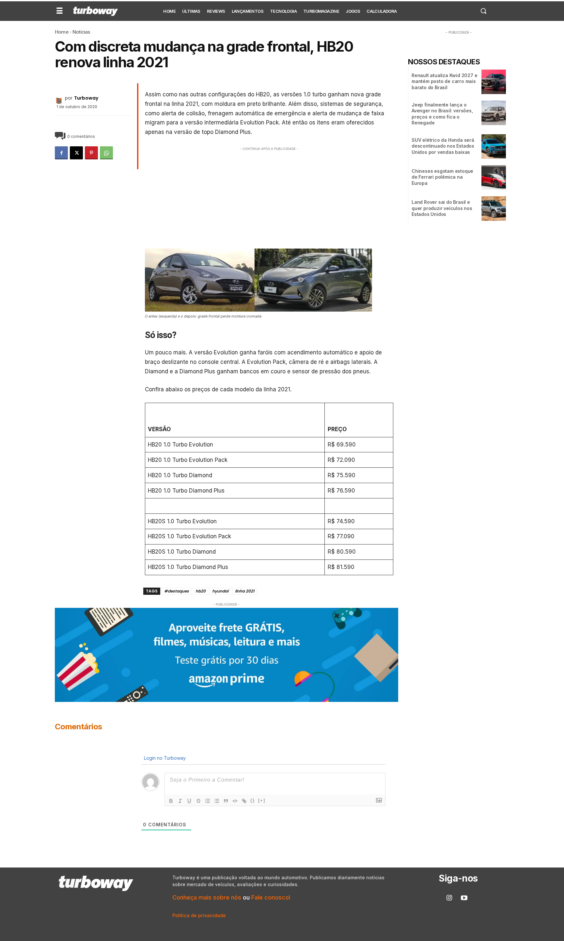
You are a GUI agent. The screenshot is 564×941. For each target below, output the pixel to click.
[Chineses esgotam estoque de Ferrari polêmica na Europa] (493, 177)
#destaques (176, 591)
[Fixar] (198, 801)
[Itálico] (180, 801)
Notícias (81, 32)
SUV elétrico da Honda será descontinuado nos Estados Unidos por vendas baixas (443, 145)
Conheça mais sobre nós (206, 897)
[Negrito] (171, 801)
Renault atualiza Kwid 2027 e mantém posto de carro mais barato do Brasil (444, 81)
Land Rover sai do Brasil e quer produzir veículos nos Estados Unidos (442, 208)
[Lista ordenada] (207, 801)
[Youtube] (464, 898)
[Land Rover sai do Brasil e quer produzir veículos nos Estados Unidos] (493, 208)
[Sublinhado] (189, 801)
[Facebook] (61, 152)
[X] (76, 152)
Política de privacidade (199, 915)
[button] (483, 10)
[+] (261, 800)
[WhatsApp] (106, 152)
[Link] (244, 801)
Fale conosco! (270, 897)
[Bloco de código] (235, 801)
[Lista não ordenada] (216, 801)
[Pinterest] (91, 152)
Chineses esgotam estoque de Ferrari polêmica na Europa (442, 177)
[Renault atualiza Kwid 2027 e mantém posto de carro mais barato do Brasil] (493, 82)
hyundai (220, 591)
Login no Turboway (164, 758)
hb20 (201, 591)
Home (62, 32)
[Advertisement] (269, 198)
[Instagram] (449, 898)
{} (252, 800)
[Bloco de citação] (225, 801)
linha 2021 (244, 591)
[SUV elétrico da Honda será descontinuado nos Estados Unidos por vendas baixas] (493, 146)
